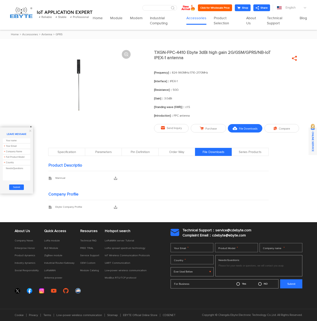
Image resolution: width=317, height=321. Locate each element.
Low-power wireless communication (126, 270)
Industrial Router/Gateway (59, 263)
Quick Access (55, 231)
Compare (282, 128)
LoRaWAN (50, 270)
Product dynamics (25, 255)
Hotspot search (117, 231)
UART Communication (117, 263)
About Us (251, 20)
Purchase (208, 128)
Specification (67, 152)
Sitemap (112, 315)
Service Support (89, 255)
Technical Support (274, 20)
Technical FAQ (88, 240)
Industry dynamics (25, 263)
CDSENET (169, 315)
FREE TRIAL (87, 248)
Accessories (196, 18)
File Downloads (245, 128)
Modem (136, 18)
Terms (47, 315)
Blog (303, 18)
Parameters (103, 152)
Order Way (176, 152)
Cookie (19, 315)
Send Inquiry (171, 128)
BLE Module (51, 248)
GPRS (59, 34)
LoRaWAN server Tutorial (119, 240)
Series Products (250, 152)
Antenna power (53, 278)
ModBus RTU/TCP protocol (120, 278)
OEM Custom (87, 263)
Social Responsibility (27, 270)
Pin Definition (140, 152)
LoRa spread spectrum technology (125, 248)
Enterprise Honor (25, 248)
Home (98, 18)
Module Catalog (89, 270)
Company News (24, 240)
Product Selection (221, 20)
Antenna (46, 34)
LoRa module (52, 240)
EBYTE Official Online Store (140, 315)
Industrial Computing (159, 20)
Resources (89, 231)
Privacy (33, 315)
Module (116, 18)
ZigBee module (53, 255)
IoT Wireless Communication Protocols (127, 255)
